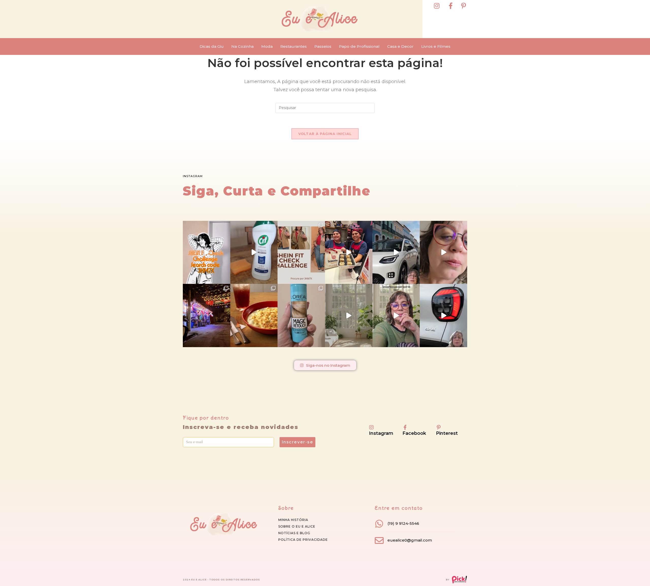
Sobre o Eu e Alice (296, 526)
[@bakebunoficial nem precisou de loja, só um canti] (348, 252)
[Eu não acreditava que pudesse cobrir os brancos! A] (301, 315)
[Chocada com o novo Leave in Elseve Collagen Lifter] (348, 315)
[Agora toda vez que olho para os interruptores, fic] (254, 252)
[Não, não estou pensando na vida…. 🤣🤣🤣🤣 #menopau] (443, 252)
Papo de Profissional (359, 46)
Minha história (293, 520)
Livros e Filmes (435, 46)
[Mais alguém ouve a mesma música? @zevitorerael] (396, 315)
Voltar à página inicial (325, 134)
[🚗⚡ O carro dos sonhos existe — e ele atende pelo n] (396, 252)
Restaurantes (293, 46)
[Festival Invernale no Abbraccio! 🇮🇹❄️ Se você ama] (254, 315)
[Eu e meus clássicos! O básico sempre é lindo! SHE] (206, 252)
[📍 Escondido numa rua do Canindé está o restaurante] (206, 315)
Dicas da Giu (212, 46)
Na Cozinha (242, 46)
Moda (267, 46)
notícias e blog (294, 533)
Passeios (322, 46)
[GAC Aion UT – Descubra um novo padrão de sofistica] (443, 315)
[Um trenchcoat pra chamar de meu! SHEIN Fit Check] (301, 252)
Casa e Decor (400, 46)
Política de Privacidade (303, 540)
